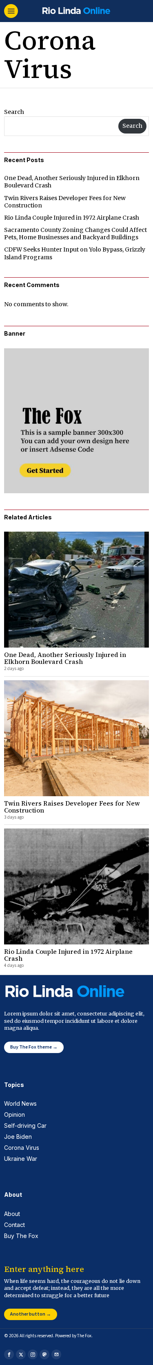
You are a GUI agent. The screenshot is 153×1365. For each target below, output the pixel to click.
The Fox (84, 1336)
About (12, 1213)
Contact (14, 1224)
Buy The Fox (21, 1235)
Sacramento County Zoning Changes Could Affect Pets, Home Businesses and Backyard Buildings (75, 233)
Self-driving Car (25, 1125)
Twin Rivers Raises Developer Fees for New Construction (72, 807)
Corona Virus (21, 1147)
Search (14, 112)
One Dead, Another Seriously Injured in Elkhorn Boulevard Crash (65, 659)
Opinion (14, 1114)
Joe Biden (18, 1136)
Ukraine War (20, 1158)
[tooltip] (9, 1354)
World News (20, 1103)
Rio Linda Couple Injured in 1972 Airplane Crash (71, 217)
